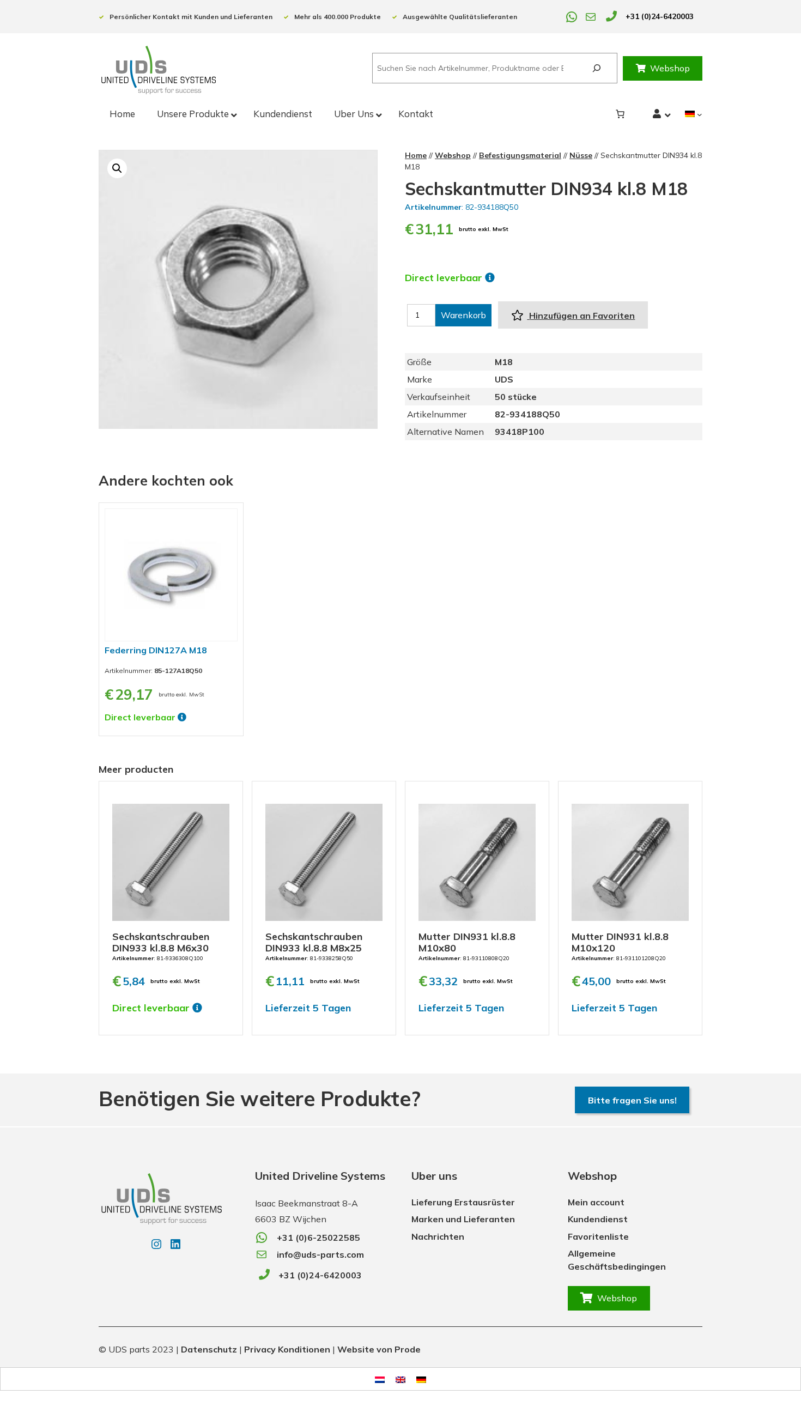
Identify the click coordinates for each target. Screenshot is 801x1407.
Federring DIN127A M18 (156, 650)
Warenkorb (463, 315)
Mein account (596, 1202)
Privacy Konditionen (287, 1349)
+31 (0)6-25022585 (318, 1237)
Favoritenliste (598, 1236)
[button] (117, 168)
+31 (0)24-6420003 (660, 16)
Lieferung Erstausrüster (463, 1202)
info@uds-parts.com (320, 1254)
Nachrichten (437, 1236)
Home (416, 155)
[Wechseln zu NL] (379, 1379)
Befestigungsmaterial (520, 155)
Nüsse (580, 155)
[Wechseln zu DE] (421, 1379)
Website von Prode (379, 1349)
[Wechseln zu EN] (400, 1379)
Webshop (670, 68)
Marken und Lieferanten (463, 1219)
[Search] (596, 68)
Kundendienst (598, 1219)
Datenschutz (209, 1349)
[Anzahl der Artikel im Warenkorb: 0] (620, 114)
